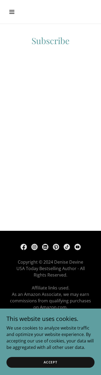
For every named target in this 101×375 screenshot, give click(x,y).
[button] (16, 11)
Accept (50, 362)
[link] (23, 247)
